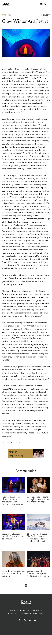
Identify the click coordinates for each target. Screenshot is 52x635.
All (9, 15)
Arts (4, 15)
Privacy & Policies (19, 611)
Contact (13, 614)
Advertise (37, 611)
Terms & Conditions (32, 614)
